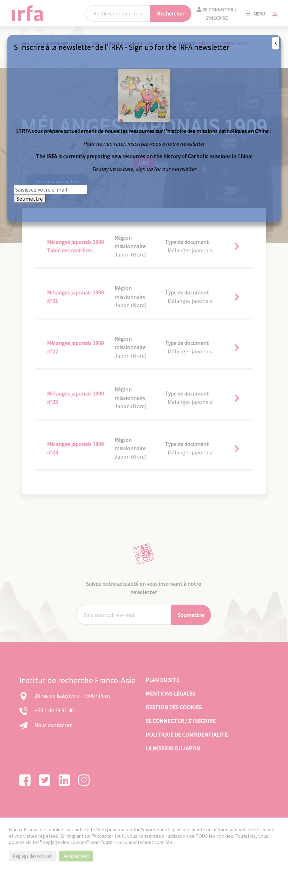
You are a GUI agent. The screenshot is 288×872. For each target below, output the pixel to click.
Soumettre (30, 198)
